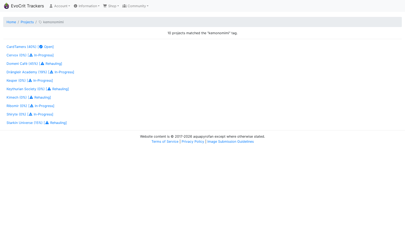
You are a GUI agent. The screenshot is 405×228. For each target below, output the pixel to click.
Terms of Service (164, 141)
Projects (27, 22)
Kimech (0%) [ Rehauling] (29, 97)
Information (87, 6)
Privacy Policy (193, 141)
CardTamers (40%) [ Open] (30, 47)
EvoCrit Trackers (27, 5)
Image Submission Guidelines (230, 141)
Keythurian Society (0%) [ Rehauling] (38, 89)
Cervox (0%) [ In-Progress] (30, 55)
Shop (111, 6)
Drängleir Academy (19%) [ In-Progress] (40, 72)
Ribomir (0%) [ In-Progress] (30, 106)
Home (11, 22)
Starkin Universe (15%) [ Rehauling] (37, 123)
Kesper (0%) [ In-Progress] (30, 80)
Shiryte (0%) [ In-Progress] (30, 114)
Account (60, 6)
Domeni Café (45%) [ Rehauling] (34, 63)
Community (136, 6)
